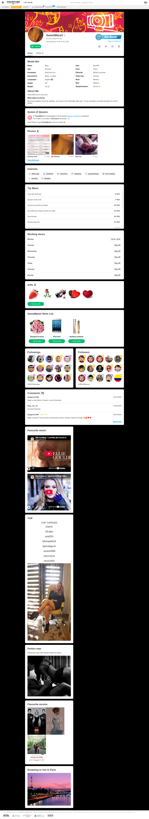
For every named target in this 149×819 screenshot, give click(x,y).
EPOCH (41, 812)
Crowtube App (61, 7)
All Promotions (37, 7)
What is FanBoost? (115, 41)
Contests (48, 7)
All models (6, 7)
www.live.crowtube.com (25, 812)
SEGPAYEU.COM (50, 812)
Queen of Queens (74, 116)
